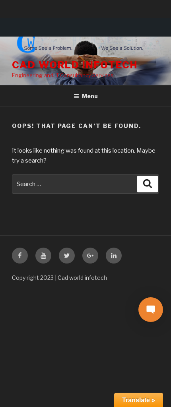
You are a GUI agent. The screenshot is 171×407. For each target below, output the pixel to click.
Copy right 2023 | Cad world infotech (59, 277)
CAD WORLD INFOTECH (75, 65)
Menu (90, 96)
